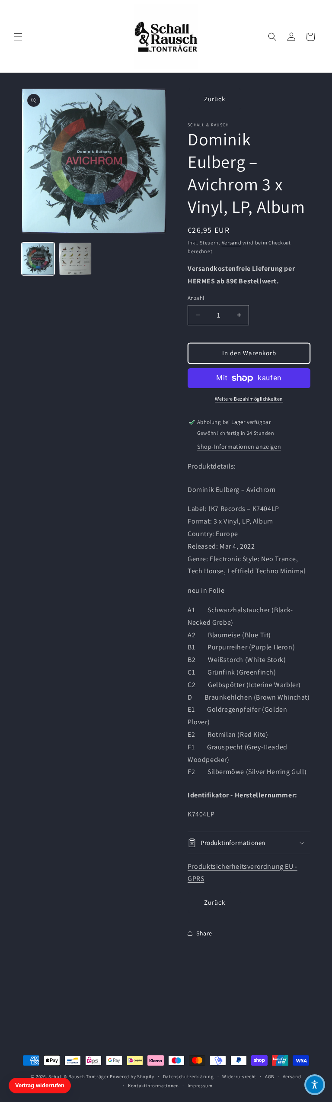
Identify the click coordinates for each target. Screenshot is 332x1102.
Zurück (214, 99)
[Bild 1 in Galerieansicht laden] (38, 258)
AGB (269, 1076)
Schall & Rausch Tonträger (78, 1076)
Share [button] (204, 933)
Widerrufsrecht (239, 1076)
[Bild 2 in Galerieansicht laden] (75, 258)
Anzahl (196, 298)
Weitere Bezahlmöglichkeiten (249, 398)
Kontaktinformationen (153, 1086)
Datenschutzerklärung (188, 1076)
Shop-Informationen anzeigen (239, 446)
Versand (232, 242)
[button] (18, 36)
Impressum (200, 1086)
